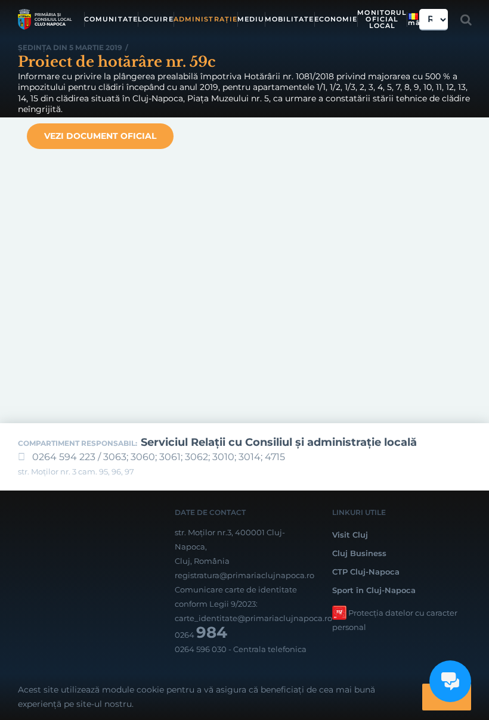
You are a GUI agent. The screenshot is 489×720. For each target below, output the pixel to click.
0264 (201, 635)
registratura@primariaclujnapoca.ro (244, 575)
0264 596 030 (201, 649)
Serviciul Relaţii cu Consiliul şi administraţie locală (279, 442)
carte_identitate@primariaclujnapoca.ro (253, 618)
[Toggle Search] (466, 20)
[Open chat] (450, 681)
